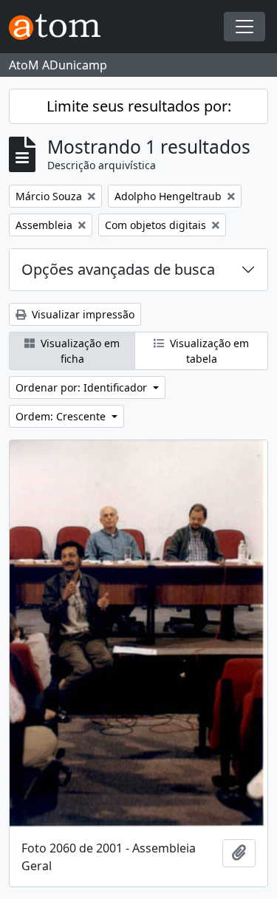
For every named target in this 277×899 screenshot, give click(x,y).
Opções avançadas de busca (118, 269)
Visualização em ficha (79, 351)
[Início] (60, 27)
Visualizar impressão (81, 314)
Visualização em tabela (208, 351)
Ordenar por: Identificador (83, 387)
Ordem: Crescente (62, 416)
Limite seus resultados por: (139, 106)
